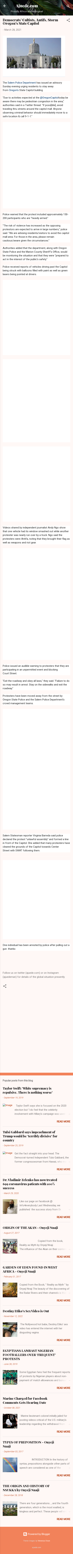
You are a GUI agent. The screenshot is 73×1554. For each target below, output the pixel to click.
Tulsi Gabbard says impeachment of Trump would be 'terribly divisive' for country (30, 1136)
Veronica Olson (44, 1541)
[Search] (68, 7)
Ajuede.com (27, 5)
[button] (68, 20)
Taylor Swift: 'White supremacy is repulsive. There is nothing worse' (28, 1090)
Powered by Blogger (38, 1534)
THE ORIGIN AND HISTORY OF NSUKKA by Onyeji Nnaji (26, 1488)
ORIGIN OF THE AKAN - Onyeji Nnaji (30, 1228)
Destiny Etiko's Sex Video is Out (26, 1311)
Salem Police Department (22, 82)
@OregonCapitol (49, 97)
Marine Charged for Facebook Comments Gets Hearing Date (25, 1400)
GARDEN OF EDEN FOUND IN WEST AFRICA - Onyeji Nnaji (30, 1269)
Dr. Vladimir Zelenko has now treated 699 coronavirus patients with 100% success (30, 1184)
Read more (63, 1121)
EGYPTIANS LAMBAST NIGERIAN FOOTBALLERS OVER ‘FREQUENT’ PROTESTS (29, 1355)
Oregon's (14, 90)
